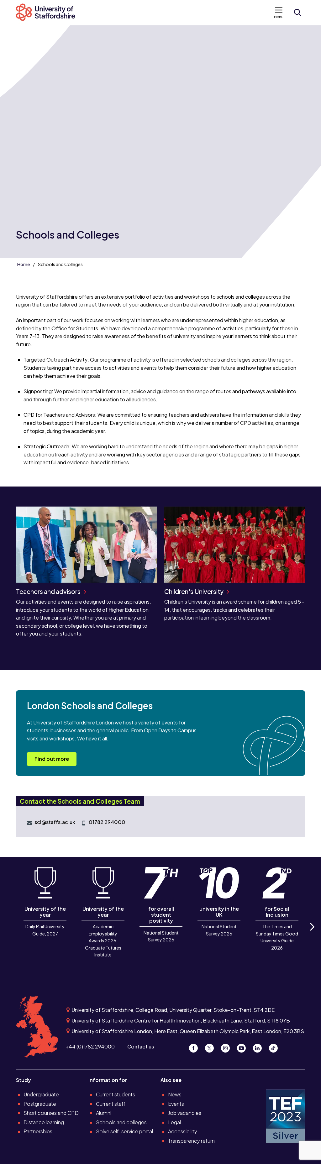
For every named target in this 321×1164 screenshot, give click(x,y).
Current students (115, 1094)
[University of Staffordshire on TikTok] (275, 1046)
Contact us (140, 1046)
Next (311, 933)
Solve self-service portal (124, 1131)
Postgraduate (40, 1103)
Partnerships (38, 1131)
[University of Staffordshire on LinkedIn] (259, 1046)
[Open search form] (297, 12)
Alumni (103, 1113)
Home (23, 264)
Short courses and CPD (51, 1113)
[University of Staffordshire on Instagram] (227, 1046)
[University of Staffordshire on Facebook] (196, 1046)
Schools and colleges (121, 1122)
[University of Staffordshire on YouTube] (243, 1046)
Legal (174, 1122)
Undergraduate (41, 1094)
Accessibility (182, 1131)
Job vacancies (184, 1113)
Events (176, 1103)
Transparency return (191, 1140)
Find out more (51, 758)
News (175, 1094)
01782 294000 (107, 822)
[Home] (49, 12)
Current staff (110, 1103)
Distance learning (44, 1122)
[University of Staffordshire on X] (211, 1046)
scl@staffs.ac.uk (54, 822)
